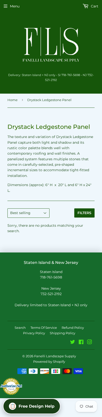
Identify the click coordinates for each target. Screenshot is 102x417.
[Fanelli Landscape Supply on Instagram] (89, 342)
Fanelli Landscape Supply (55, 356)
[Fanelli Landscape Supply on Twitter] (72, 342)
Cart (94, 6)
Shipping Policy (62, 333)
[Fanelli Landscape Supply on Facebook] (81, 342)
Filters (84, 213)
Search (20, 328)
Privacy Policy (34, 333)
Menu (15, 6)
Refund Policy (73, 328)
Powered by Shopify (49, 361)
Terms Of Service (43, 328)
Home (12, 100)
